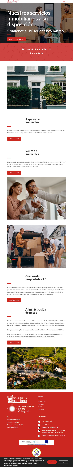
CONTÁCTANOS (14, 138)
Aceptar (52, 462)
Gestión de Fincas (12, 427)
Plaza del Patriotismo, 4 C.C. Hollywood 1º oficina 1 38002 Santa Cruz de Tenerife (53, 431)
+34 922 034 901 (47, 421)
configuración (17, 463)
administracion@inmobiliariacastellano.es (53, 435)
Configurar (63, 462)
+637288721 (45, 424)
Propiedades (42, 401)
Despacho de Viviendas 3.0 (15, 425)
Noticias (40, 407)
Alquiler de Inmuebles (13, 419)
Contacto (41, 409)
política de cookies (13, 465)
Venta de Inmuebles (13, 422)
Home (40, 399)
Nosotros (41, 404)
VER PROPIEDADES (16, 39)
